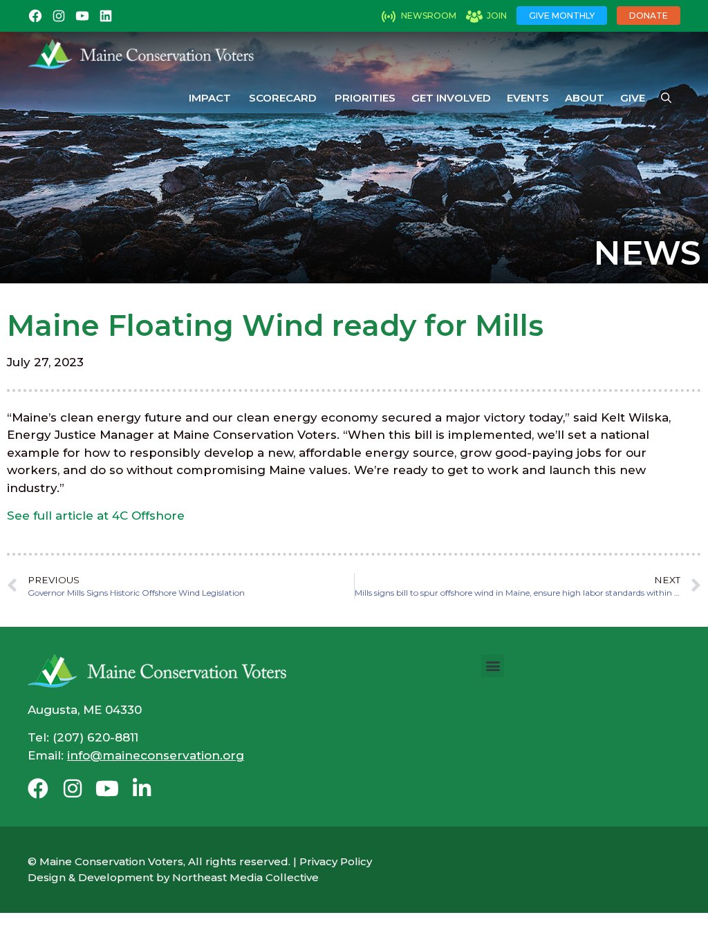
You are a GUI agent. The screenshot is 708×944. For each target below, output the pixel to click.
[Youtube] (107, 788)
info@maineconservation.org (155, 755)
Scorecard (283, 97)
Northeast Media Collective (245, 877)
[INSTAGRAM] (58, 15)
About (584, 97)
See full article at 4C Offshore (96, 515)
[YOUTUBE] (82, 15)
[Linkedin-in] (141, 788)
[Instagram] (72, 788)
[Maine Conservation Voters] (146, 54)
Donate (648, 15)
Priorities (365, 97)
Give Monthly (562, 15)
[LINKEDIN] (105, 15)
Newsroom (428, 15)
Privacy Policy (335, 861)
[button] (492, 665)
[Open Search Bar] (666, 98)
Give (632, 97)
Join (497, 15)
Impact (210, 97)
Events (528, 97)
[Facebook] (38, 788)
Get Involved (451, 97)
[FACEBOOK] (35, 15)
